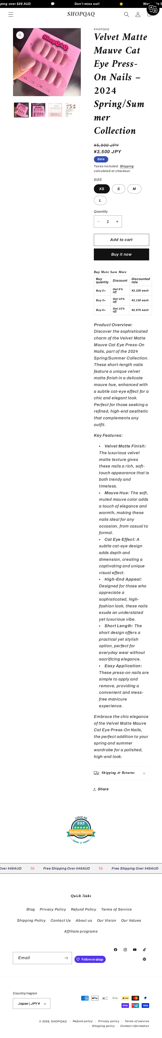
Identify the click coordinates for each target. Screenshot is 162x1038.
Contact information (134, 1025)
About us (84, 920)
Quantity (101, 211)
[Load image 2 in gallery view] (38, 110)
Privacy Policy (53, 909)
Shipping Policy (31, 920)
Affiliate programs (81, 931)
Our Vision (106, 920)
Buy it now (121, 254)
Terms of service (137, 1021)
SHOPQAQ (59, 1021)
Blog (30, 909)
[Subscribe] (66, 958)
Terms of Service (116, 909)
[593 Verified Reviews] (81, 845)
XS (102, 189)
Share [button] (103, 789)
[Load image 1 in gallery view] (21, 110)
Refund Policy (83, 909)
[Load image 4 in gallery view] (72, 110)
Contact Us (61, 920)
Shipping (127, 166)
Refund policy (83, 1021)
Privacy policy (109, 1021)
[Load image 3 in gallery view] (55, 110)
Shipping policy (103, 1025)
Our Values (131, 920)
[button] (10, 14)
